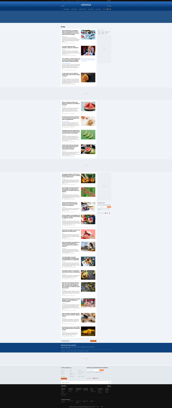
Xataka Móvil (63, 391)
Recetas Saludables (65, 121)
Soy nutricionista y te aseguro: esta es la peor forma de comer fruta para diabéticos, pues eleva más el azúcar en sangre (70, 32)
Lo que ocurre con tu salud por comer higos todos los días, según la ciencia (71, 75)
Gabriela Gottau (67, 113)
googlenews (110, 9)
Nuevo (108, 5)
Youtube (107, 9)
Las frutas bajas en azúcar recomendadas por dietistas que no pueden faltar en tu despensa (70, 258)
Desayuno (62, 373)
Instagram (103, 9)
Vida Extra (70, 391)
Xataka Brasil (63, 402)
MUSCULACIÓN (91, 9)
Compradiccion (100, 392)
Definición (79, 373)
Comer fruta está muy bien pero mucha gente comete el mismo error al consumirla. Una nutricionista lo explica (70, 147)
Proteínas (79, 370)
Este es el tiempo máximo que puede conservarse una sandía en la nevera (71, 103)
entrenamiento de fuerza (72, 374)
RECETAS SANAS (74, 9)
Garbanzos (102, 32)
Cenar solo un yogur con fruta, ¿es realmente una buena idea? (71, 230)
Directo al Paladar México (85, 401)
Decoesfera (99, 391)
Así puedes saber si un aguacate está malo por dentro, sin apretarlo (71, 271)
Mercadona (106, 31)
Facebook (105, 9)
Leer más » (66, 41)
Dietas (63, 233)
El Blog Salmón (107, 390)
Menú (63, 5)
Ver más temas (63, 378)
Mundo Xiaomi (63, 395)
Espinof (77, 391)
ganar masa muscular (81, 376)
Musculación (63, 370)
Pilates (71, 370)
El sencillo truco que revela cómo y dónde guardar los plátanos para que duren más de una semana (71, 132)
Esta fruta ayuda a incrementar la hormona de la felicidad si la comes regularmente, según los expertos (70, 244)
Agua (99, 32)
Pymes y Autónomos (106, 392)
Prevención (64, 36)
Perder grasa (63, 376)
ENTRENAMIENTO (66, 9)
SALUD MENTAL (98, 9)
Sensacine (77, 390)
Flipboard (108, 9)
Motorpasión (92, 390)
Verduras (107, 32)
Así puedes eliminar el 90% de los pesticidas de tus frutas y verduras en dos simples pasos (71, 175)
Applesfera (62, 392)
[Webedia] (63, 385)
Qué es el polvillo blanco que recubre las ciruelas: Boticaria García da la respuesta (70, 204)
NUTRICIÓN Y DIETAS (82, 9)
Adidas (103, 31)
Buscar (109, 382)
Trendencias (99, 390)
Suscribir (101, 370)
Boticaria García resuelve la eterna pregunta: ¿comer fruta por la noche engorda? (71, 300)
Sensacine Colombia (77, 402)
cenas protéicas (72, 376)
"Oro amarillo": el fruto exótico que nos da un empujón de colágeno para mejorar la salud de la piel (71, 60)
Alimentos (64, 49)
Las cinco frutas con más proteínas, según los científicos (70, 47)
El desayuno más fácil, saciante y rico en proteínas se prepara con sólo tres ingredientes (70, 118)
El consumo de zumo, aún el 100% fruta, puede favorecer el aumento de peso (71, 328)
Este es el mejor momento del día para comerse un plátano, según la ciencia (71, 315)
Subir (108, 386)
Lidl (109, 31)
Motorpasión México (92, 401)
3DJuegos (70, 390)
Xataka (62, 390)
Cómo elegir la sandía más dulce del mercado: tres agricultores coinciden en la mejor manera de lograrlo (70, 189)
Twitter (101, 213)
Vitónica (86, 4)
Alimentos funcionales (66, 63)
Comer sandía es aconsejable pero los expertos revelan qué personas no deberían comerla (71, 216)
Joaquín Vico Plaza (67, 55)
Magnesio (99, 31)
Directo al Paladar (85, 390)
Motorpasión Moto (93, 391)
